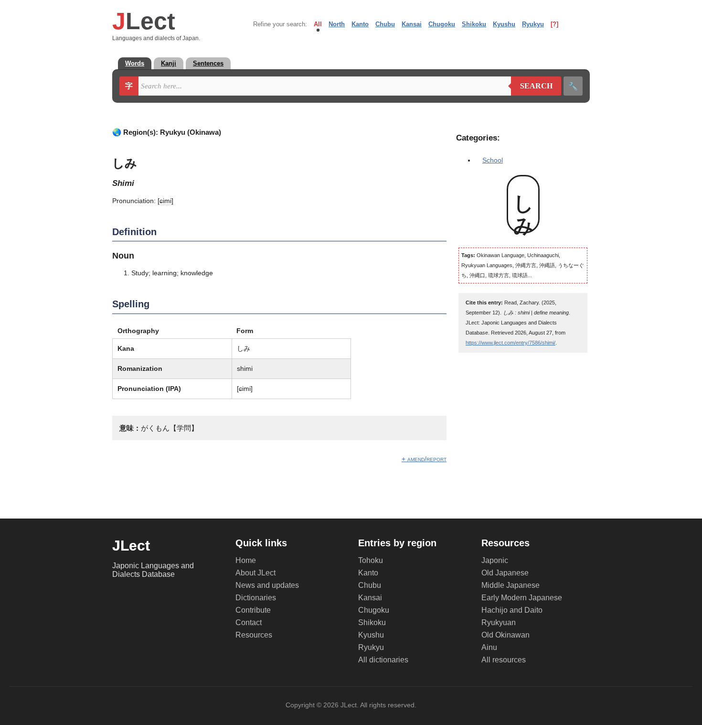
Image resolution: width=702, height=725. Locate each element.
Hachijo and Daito (511, 610)
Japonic (494, 560)
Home (245, 560)
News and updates (267, 585)
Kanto (360, 24)
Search (532, 86)
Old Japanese (505, 573)
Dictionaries (255, 598)
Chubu (385, 24)
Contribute (253, 610)
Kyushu (504, 24)
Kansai (412, 24)
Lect (143, 21)
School (492, 160)
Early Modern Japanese (521, 598)
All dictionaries (383, 660)
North (337, 24)
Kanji (168, 63)
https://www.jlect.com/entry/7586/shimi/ (510, 343)
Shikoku (474, 24)
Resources (253, 635)
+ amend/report (424, 459)
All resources (503, 660)
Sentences (208, 63)
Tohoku (370, 560)
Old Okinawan (505, 635)
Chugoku (441, 24)
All (318, 24)
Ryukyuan (498, 622)
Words (134, 63)
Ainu (489, 647)
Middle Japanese (510, 585)
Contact (248, 622)
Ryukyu (533, 24)
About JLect (255, 573)
